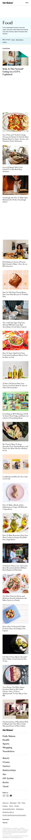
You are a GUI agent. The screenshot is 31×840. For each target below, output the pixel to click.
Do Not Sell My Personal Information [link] (14, 815)
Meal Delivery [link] (19, 40)
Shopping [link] (7, 748)
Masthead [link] (13, 803)
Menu (26, 2)
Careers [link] (5, 806)
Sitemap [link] (5, 822)
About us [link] (6, 803)
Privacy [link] (16, 806)
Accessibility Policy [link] (9, 809)
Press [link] (23, 803)
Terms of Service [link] (15, 837)
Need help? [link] (6, 819)
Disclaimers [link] (20, 809)
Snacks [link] (5, 42)
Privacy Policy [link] (6, 837)
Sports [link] (6, 744)
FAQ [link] (19, 803)
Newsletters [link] (8, 751)
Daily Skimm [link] (9, 736)
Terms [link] (11, 806)
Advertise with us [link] (8, 812)
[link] (8, 3)
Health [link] (6, 740)
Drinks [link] (13, 40)
